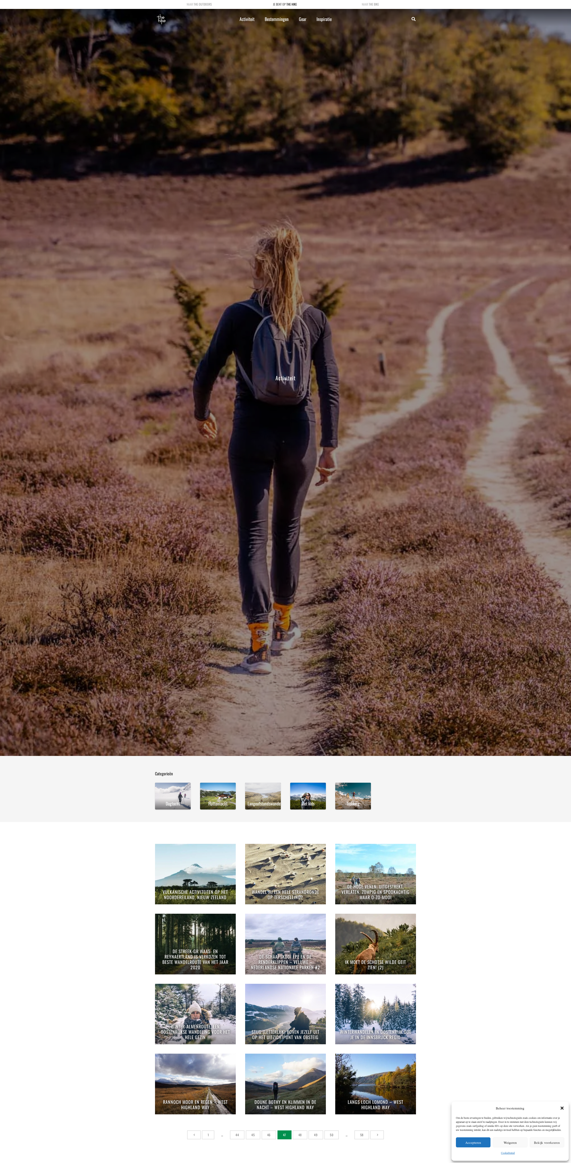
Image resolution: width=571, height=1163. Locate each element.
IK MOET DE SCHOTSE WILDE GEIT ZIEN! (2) (375, 965)
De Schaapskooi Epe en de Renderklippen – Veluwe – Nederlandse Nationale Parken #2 (285, 962)
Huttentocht (218, 803)
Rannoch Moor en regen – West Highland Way (195, 1105)
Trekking (353, 803)
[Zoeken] (413, 19)
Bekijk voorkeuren (547, 1142)
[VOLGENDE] (377, 1134)
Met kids (307, 803)
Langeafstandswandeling (264, 803)
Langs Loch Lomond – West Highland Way (375, 1105)
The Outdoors (203, 4)
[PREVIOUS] (194, 1134)
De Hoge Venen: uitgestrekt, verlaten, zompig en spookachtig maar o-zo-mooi (375, 892)
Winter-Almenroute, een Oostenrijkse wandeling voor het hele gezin (195, 1032)
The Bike (374, 4)
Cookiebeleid (508, 1153)
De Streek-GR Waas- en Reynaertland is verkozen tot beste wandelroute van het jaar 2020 (195, 960)
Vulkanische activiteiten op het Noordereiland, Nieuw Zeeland (195, 895)
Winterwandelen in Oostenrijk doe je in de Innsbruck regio (375, 1034)
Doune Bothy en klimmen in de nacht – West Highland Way (285, 1105)
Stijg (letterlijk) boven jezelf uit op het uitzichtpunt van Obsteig (285, 1034)
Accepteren (473, 1142)
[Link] (161, 19)
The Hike (291, 4)
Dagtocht (173, 803)
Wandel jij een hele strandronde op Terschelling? (285, 895)
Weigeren (510, 1142)
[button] (562, 1108)
